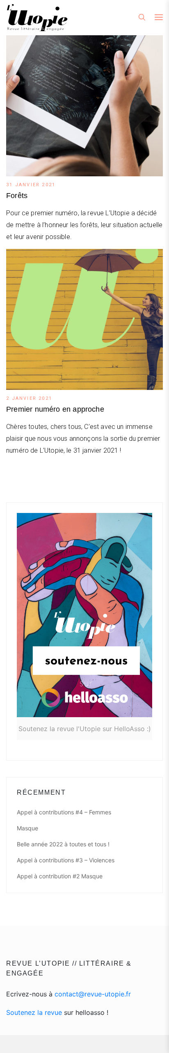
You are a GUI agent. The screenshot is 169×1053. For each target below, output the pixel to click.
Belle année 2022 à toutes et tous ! (63, 844)
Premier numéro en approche (55, 409)
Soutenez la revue (34, 1012)
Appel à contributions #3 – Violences (65, 860)
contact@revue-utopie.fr (93, 994)
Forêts (16, 195)
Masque (27, 828)
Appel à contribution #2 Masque (60, 876)
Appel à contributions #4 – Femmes (64, 812)
